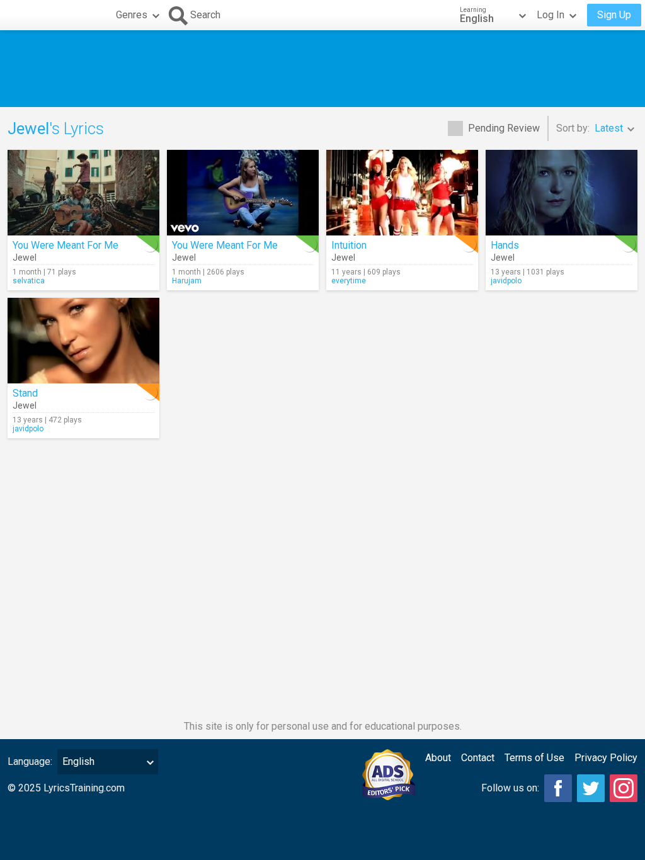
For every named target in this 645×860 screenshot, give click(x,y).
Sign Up (614, 15)
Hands (505, 245)
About (438, 758)
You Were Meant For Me (65, 245)
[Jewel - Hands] (561, 192)
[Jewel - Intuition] (402, 192)
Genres (131, 15)
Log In (550, 15)
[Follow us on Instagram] (623, 788)
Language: (30, 761)
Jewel (25, 257)
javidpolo (506, 280)
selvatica (29, 280)
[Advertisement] (322, 68)
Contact (477, 758)
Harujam (187, 280)
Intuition (349, 245)
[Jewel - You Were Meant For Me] (83, 192)
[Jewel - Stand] (83, 340)
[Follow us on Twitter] (591, 788)
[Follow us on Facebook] (558, 788)
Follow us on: (510, 788)
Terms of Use (534, 758)
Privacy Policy (605, 758)
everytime (348, 280)
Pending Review (504, 128)
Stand (25, 393)
